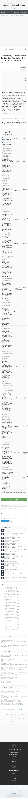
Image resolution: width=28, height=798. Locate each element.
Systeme (14, 778)
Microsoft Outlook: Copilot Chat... (11, 611)
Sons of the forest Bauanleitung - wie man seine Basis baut (15, 550)
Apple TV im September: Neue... (10, 617)
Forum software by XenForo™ (9, 788)
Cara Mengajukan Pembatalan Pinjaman (9, 699)
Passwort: (3, 513)
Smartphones (14, 782)
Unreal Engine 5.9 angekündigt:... (11, 629)
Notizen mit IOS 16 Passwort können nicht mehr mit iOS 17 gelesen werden (14, 661)
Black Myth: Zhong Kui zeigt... (10, 596)
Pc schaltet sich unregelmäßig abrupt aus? (6, 328)
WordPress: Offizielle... (9, 620)
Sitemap (12, 718)
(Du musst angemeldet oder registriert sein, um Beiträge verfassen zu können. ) (14, 119)
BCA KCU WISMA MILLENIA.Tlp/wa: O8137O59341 (11, 701)
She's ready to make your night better (9, 644)
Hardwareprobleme (14, 776)
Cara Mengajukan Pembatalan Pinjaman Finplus (11, 700)
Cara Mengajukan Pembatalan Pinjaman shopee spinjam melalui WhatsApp (14, 697)
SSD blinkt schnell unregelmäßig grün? (7, 280)
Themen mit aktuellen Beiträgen (17, 15)
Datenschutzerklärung (13, 721)
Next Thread (18, 125)
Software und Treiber (14, 775)
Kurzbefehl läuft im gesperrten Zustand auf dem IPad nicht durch (14, 665)
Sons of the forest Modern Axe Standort (12, 540)
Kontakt (3, 718)
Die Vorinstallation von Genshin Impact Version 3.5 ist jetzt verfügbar (15, 530)
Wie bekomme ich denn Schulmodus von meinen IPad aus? (13, 658)
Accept (9, 795)
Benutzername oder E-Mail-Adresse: (9, 508)
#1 (26, 113)
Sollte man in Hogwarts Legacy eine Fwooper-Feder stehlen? (15, 567)
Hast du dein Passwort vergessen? (8, 518)
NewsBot (6, 588)
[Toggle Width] (2, 714)
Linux (14, 759)
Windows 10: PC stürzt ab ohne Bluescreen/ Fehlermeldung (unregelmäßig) (6, 418)
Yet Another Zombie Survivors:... (11, 614)
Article (5, 532)
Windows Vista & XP (14, 758)
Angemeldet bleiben (14, 521)
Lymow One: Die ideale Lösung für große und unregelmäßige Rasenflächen (7, 152)
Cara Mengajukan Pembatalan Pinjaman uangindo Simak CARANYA (14, 694)
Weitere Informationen (15, 795)
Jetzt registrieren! (14, 499)
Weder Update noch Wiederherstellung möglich (11, 677)
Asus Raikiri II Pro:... (8, 599)
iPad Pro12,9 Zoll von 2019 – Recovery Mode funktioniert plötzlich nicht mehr (14, 656)
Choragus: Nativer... (8, 626)
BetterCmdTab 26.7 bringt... (10, 605)
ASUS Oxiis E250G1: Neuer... (10, 593)
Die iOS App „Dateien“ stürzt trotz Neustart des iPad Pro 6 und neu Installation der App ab (14, 668)
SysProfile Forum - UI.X (11, 714)
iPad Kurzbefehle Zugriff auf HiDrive (9, 659)
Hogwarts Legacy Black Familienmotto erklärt (13, 546)
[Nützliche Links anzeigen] (26, 49)
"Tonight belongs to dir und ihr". (8, 640)
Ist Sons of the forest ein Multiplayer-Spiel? (13, 570)
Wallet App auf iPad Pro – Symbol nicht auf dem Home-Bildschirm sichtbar (14, 675)
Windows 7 (14, 756)
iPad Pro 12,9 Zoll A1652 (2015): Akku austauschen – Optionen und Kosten (14, 670)
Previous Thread (10, 125)
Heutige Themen (5, 15)
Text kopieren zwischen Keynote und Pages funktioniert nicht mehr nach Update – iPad (14, 673)
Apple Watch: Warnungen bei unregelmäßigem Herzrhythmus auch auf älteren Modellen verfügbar (7, 355)
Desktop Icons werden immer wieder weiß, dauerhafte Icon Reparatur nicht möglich (14, 646)
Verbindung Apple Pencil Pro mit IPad (9, 654)
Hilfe (8, 718)
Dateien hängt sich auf (6, 663)
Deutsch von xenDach (20, 788)
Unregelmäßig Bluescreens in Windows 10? (6, 234)
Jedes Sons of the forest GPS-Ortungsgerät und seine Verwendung (15, 557)
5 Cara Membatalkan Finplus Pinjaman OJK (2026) (11, 703)
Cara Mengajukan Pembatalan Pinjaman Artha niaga (12, 704)
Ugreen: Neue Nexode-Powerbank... (11, 623)
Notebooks (14, 780)
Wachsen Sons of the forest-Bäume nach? (13, 537)
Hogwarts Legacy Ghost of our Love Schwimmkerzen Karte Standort (15, 578)
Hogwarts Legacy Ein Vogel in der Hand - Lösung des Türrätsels (15, 574)
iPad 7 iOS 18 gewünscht (6, 680)
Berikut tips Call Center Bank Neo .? (8, 690)
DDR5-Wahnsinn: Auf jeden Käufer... (11, 587)
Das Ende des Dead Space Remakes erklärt (13, 560)
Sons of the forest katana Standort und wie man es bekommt (14, 564)
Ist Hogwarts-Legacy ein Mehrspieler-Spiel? (13, 543)
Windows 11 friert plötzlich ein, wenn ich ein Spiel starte (13, 639)
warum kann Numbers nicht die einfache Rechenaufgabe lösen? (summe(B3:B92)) (14, 682)
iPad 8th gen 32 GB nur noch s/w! (8, 678)
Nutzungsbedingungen (21, 718)
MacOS (14, 761)
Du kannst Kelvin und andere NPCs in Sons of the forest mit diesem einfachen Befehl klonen (14, 534)
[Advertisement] (14, 32)
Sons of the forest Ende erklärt (10, 553)
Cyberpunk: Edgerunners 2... (10, 608)
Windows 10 (11, 754)
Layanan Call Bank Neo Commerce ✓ (9, 692)
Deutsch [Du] (22, 714)
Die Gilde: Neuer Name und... (10, 602)
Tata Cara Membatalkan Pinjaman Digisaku (10, 691)
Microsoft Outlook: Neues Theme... (11, 590)
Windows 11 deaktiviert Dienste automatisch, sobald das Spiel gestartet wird (14, 642)
